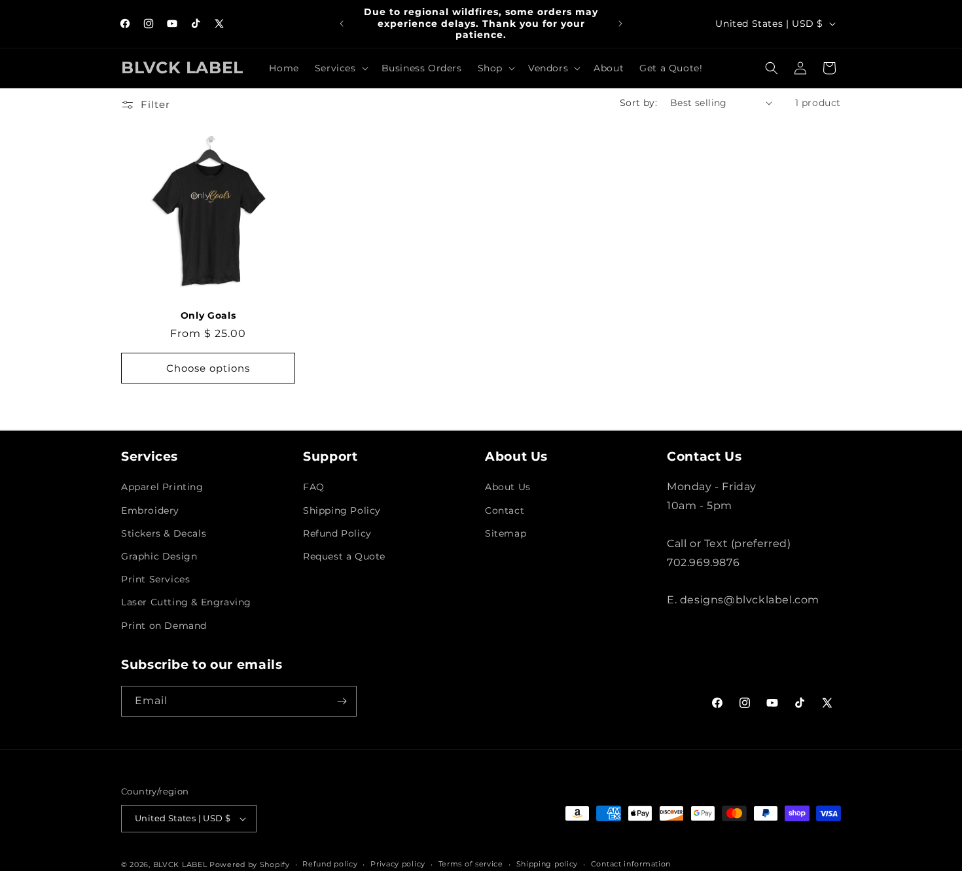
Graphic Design (159, 556)
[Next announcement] (620, 23)
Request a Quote (344, 556)
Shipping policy (547, 863)
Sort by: (638, 103)
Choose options (208, 368)
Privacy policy (397, 863)
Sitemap (505, 533)
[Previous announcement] (341, 23)
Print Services (155, 579)
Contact (504, 510)
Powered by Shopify (249, 864)
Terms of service (470, 863)
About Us (508, 487)
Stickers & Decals (163, 533)
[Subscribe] (341, 701)
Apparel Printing (162, 487)
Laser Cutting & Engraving (186, 602)
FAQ (314, 487)
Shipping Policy (342, 510)
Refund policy (329, 863)
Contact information (631, 863)
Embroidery (150, 510)
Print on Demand (164, 625)
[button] (340, 68)
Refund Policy (337, 533)
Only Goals (208, 315)
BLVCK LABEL (180, 864)
